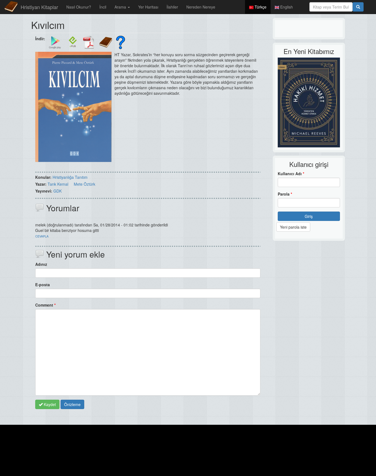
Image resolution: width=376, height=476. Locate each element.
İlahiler (172, 7)
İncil (102, 7)
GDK (57, 191)
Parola (285, 194)
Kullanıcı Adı (291, 173)
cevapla (41, 236)
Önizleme (72, 404)
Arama (121, 7)
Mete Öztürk (84, 184)
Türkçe (260, 7)
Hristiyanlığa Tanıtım (70, 177)
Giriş (309, 216)
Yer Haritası (148, 7)
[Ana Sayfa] (11, 7)
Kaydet (49, 404)
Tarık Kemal (58, 184)
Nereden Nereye (200, 7)
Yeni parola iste (293, 227)
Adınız (41, 264)
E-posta (42, 284)
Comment (45, 305)
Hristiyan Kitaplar (39, 6)
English (286, 7)
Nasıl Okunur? (78, 7)
